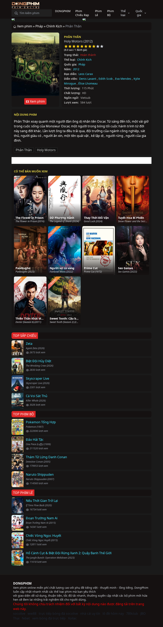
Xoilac (72, 618)
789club (132, 613)
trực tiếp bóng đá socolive (58, 613)
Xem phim (37, 101)
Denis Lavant (87, 79)
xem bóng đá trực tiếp (49, 618)
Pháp (82, 64)
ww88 (32, 613)
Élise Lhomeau (88, 83)
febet (26, 618)
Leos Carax (86, 74)
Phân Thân (72, 37)
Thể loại (123, 13)
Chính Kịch (84, 59)
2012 (76, 69)
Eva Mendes (123, 79)
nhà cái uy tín (90, 613)
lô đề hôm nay (113, 613)
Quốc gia (139, 13)
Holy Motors (46, 150)
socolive (19, 613)
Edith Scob (106, 79)
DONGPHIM (22, 583)
